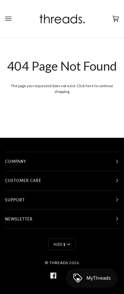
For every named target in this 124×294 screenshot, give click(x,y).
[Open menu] (14, 19)
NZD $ (60, 244)
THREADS (58, 262)
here (90, 86)
